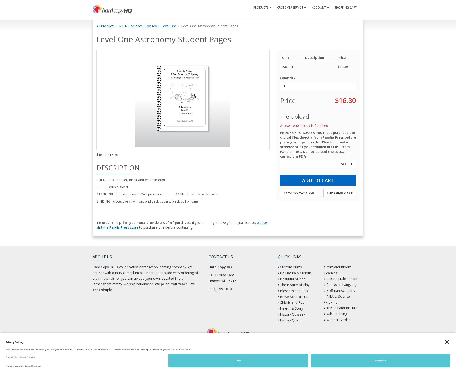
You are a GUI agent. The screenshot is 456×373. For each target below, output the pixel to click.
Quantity (287, 78)
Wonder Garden (338, 319)
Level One (169, 26)
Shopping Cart (346, 7)
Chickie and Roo (292, 302)
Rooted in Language (341, 284)
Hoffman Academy (340, 290)
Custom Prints (291, 267)
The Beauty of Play (294, 285)
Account (319, 7)
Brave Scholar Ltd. (294, 296)
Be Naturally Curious (296, 273)
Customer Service (290, 7)
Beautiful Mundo (293, 279)
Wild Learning (336, 314)
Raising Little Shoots (342, 278)
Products (261, 7)
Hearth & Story (291, 308)
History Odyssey (292, 314)
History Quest (290, 320)
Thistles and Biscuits (342, 308)
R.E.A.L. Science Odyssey (138, 26)
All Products (105, 26)
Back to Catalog (298, 193)
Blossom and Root (294, 290)
